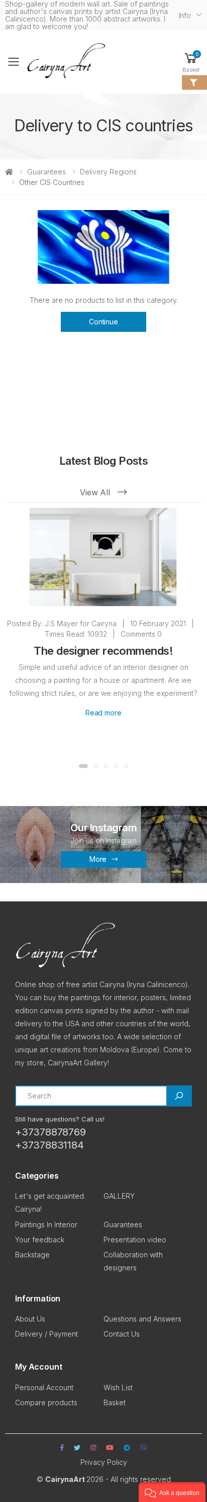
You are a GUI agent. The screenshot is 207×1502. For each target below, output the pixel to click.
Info (185, 15)
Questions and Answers (142, 1319)
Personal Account (44, 1387)
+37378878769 (50, 1132)
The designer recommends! (103, 650)
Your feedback (39, 1239)
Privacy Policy (103, 1462)
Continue (103, 321)
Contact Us (122, 1334)
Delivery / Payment (46, 1334)
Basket (115, 1402)
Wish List (118, 1387)
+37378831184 (49, 1145)
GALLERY (119, 1196)
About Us (30, 1319)
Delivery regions (108, 171)
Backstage (32, 1254)
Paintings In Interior (46, 1224)
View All (96, 492)
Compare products (46, 1402)
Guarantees (46, 171)
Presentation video (135, 1239)
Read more (103, 712)
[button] (190, 62)
